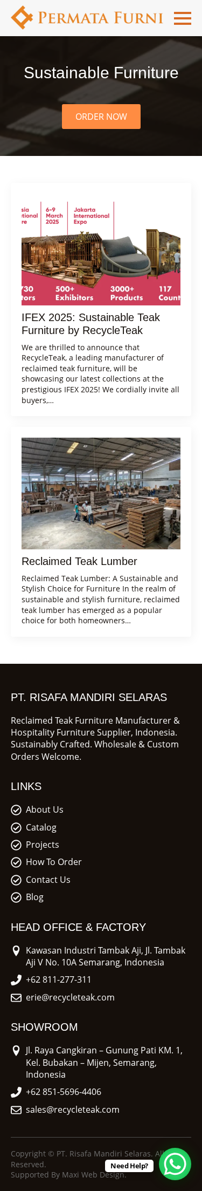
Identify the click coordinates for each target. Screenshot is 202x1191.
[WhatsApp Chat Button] (175, 1164)
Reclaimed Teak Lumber (79, 561)
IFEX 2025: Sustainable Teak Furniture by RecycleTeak (91, 323)
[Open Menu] (182, 18)
